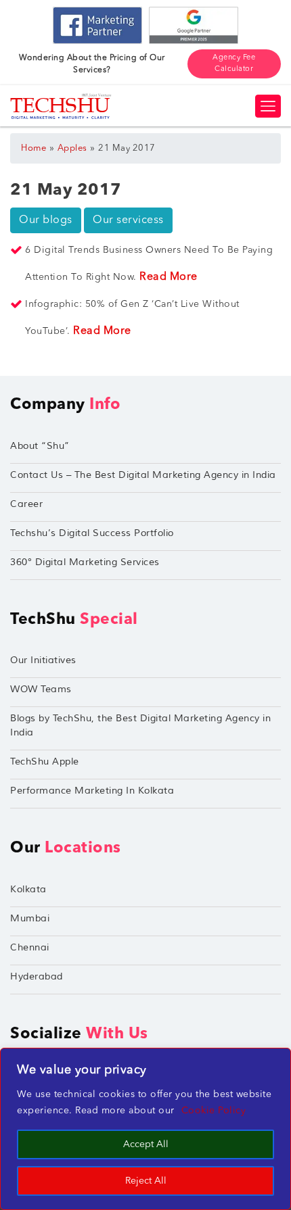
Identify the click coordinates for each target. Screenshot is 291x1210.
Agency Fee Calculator (233, 63)
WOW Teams (41, 689)
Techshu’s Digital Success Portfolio (92, 533)
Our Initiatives (43, 660)
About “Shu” (40, 446)
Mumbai (29, 918)
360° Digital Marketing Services (85, 562)
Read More (168, 277)
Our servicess (128, 220)
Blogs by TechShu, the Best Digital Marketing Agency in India (140, 725)
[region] (145, 1129)
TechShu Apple (44, 761)
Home (33, 148)
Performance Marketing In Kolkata (92, 790)
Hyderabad (36, 976)
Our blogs (45, 220)
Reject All (145, 1181)
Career (26, 504)
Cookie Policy (213, 1110)
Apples (72, 148)
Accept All (146, 1144)
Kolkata (28, 889)
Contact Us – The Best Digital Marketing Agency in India (143, 475)
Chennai (29, 947)
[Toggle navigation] (268, 106)
